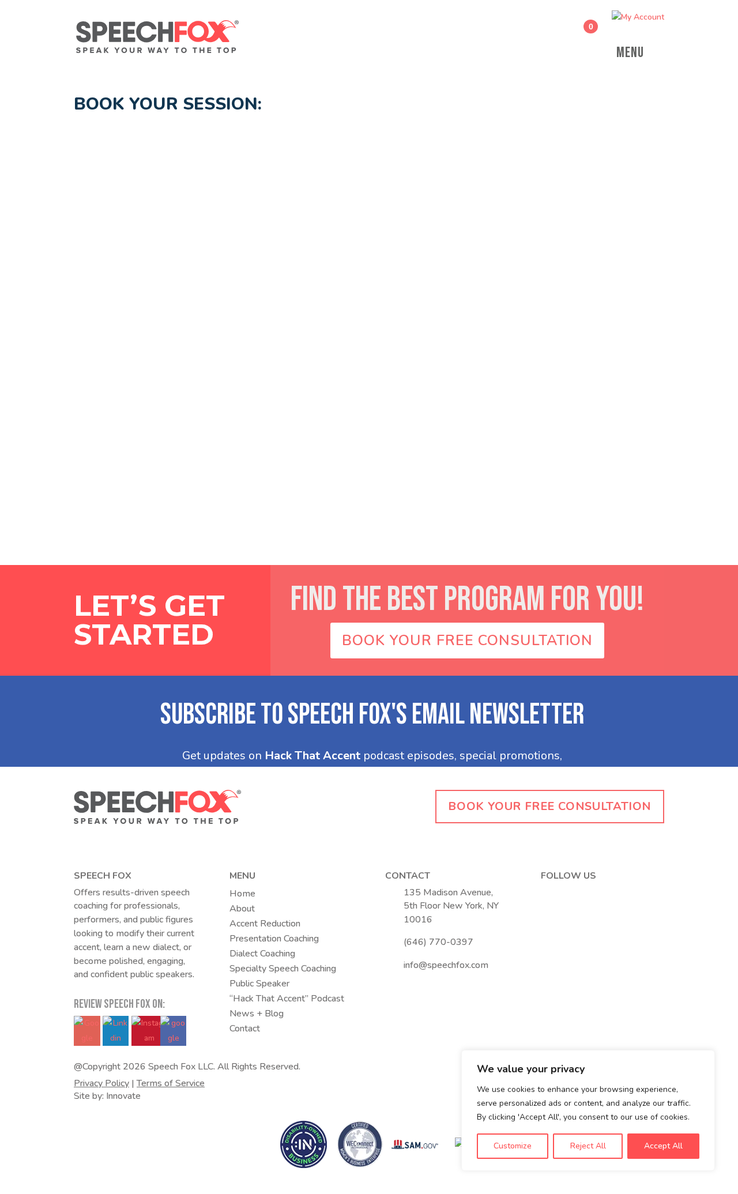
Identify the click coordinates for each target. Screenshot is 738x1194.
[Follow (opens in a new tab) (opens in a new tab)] (550, 895)
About (242, 908)
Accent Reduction (264, 923)
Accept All (663, 1145)
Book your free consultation (549, 806)
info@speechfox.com (446, 965)
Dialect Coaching (262, 953)
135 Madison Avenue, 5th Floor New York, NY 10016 (451, 906)
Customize (513, 1145)
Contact (244, 1028)
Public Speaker (259, 983)
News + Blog (256, 1013)
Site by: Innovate (107, 1096)
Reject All (588, 1145)
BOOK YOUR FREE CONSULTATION (467, 640)
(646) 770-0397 (438, 942)
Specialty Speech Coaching (282, 968)
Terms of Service (171, 1083)
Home (242, 893)
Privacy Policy (101, 1083)
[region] (588, 1110)
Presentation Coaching (274, 938)
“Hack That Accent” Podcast (286, 998)
